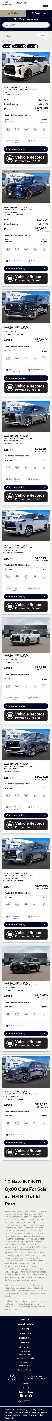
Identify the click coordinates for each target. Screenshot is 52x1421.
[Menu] (45, 5)
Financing (25, 1329)
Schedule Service (25, 1370)
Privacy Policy (36, 1410)
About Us (25, 1319)
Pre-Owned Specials (25, 1358)
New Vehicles (24, 1347)
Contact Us (10, 1410)
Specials (24, 1362)
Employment (24, 1338)
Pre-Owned (25, 1351)
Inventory (25, 1342)
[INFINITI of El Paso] (15, 2)
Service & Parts (24, 1365)
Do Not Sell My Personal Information (31, 1412)
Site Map (9, 1412)
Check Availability (15, 149)
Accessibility (22, 1410)
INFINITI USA (25, 1333)
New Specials (25, 1354)
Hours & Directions (25, 1324)
